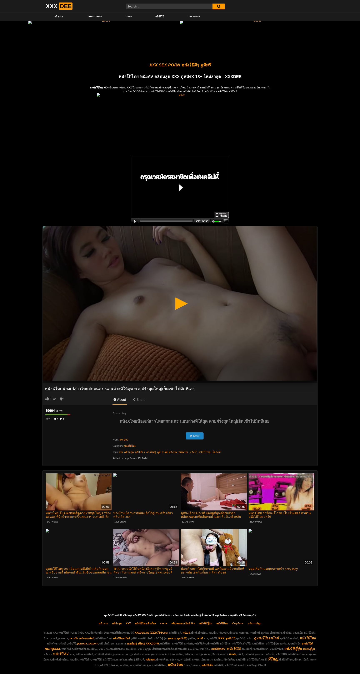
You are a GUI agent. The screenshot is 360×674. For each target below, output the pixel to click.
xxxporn (93, 643)
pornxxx (82, 643)
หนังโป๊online (218, 649)
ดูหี (158, 452)
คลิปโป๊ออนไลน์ (121, 638)
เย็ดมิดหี (216, 452)
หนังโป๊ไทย (130, 445)
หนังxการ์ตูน (254, 623)
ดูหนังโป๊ (181, 638)
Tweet (195, 435)
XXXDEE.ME (142, 632)
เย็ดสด (232, 654)
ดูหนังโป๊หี (307, 643)
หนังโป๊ (193, 452)
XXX (128, 623)
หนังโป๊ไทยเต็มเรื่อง (145, 623)
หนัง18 (186, 632)
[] (218, 6)
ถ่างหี (165, 452)
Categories (94, 16)
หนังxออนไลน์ (86, 638)
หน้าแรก (58, 16)
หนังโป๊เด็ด (207, 665)
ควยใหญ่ (151, 452)
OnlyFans (194, 16)
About (121, 399)
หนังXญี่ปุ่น (309, 649)
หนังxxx (173, 452)
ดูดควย (172, 638)
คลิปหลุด (129, 452)
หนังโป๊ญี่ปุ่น (205, 623)
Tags (128, 16)
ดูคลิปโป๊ (230, 638)
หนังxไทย (183, 452)
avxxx (163, 623)
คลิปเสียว (140, 452)
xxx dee (124, 439)
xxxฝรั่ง (73, 638)
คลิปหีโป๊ (159, 16)
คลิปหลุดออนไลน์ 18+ (183, 623)
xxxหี (199, 638)
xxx (121, 452)
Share (140, 399)
